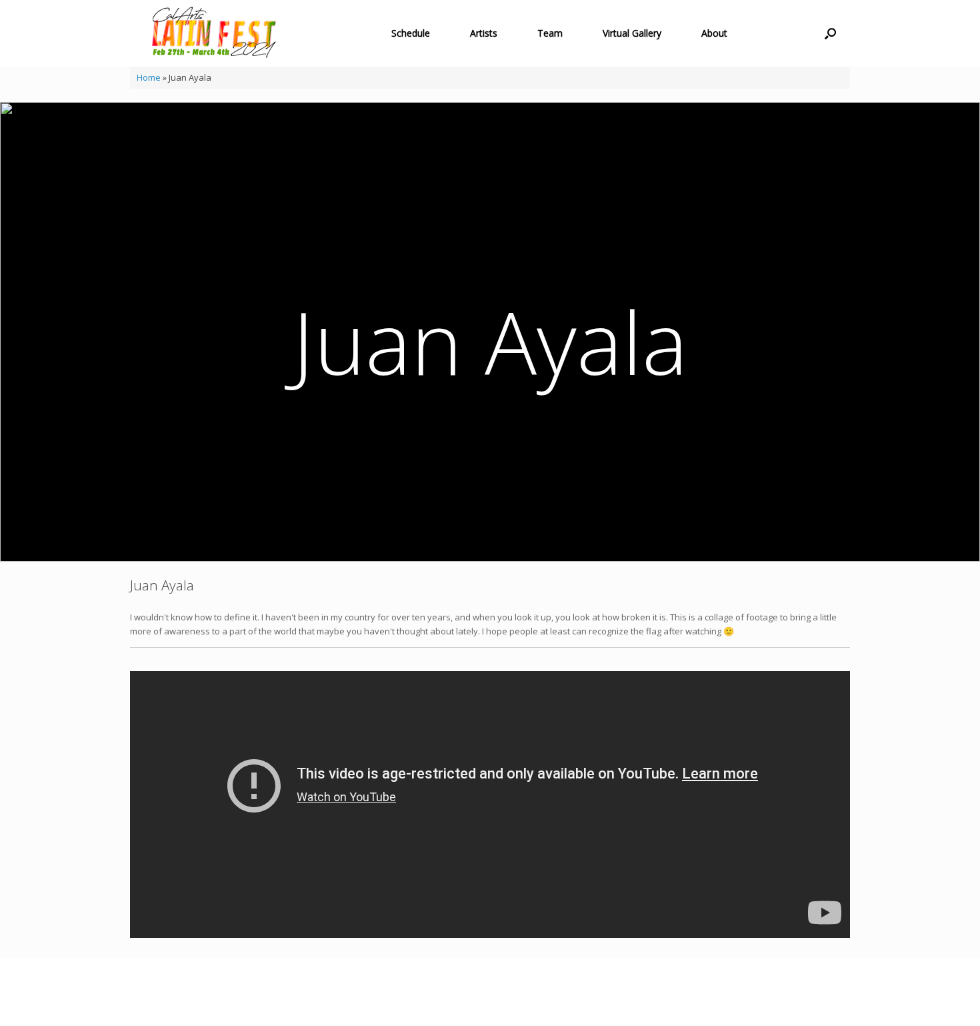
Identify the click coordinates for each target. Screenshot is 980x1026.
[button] (830, 33)
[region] (490, 332)
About (714, 33)
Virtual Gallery (632, 33)
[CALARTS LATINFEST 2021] (214, 33)
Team (550, 33)
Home (149, 77)
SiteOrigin (479, 1000)
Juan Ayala (490, 341)
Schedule (410, 33)
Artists (483, 33)
